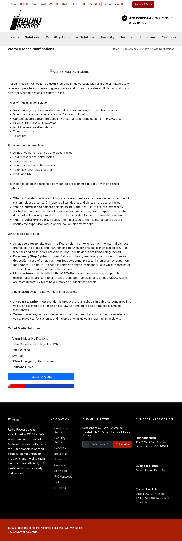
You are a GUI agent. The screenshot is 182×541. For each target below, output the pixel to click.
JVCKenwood (63, 476)
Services (60, 448)
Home (14, 37)
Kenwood (60, 471)
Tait (56, 482)
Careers (59, 465)
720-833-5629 (58, 4)
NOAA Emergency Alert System (33, 361)
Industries (60, 453)
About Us (60, 459)
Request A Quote (143, 4)
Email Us (119, 4)
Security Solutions (60, 440)
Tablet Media (131, 48)
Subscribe (122, 444)
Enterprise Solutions (61, 430)
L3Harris (60, 488)
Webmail (17, 355)
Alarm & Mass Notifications (30, 338)
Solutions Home (22, 367)
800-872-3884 (91, 4)
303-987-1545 (29, 4)
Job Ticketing (21, 350)
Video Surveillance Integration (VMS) (37, 344)
